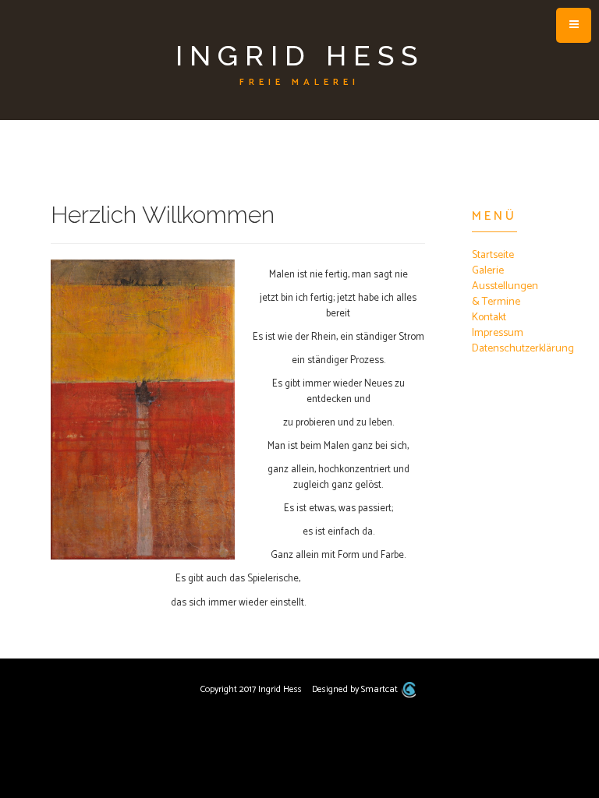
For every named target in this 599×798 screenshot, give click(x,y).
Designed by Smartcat (356, 689)
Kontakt (489, 318)
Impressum (497, 333)
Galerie (488, 271)
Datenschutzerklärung (523, 349)
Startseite (493, 255)
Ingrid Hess (299, 55)
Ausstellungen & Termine (505, 294)
